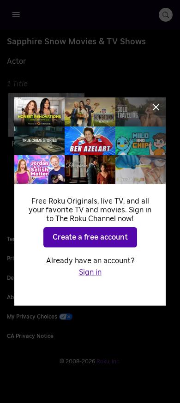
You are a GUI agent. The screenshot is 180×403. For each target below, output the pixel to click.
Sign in (90, 272)
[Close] (156, 107)
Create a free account (90, 237)
